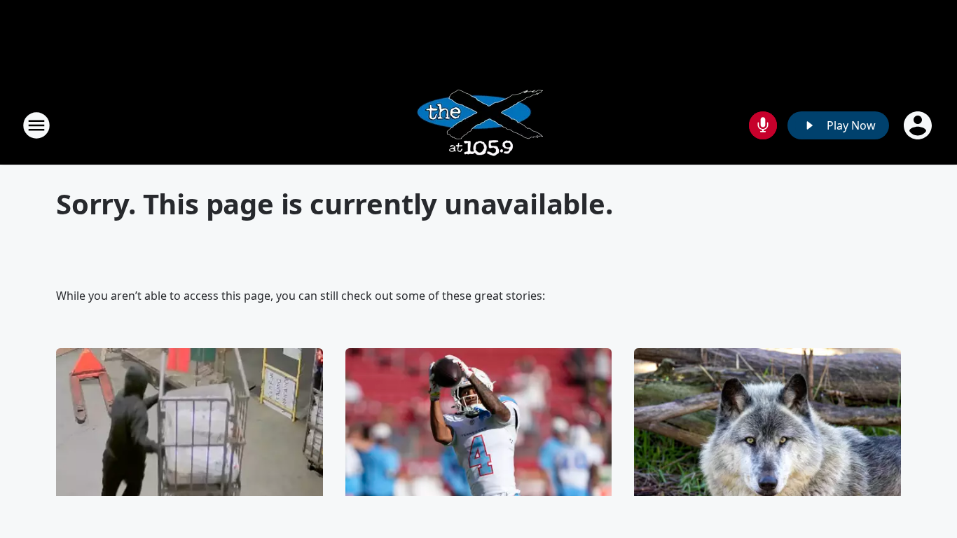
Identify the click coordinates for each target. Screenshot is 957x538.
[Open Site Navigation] (36, 125)
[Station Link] (479, 125)
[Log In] (919, 125)
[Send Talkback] (763, 125)
